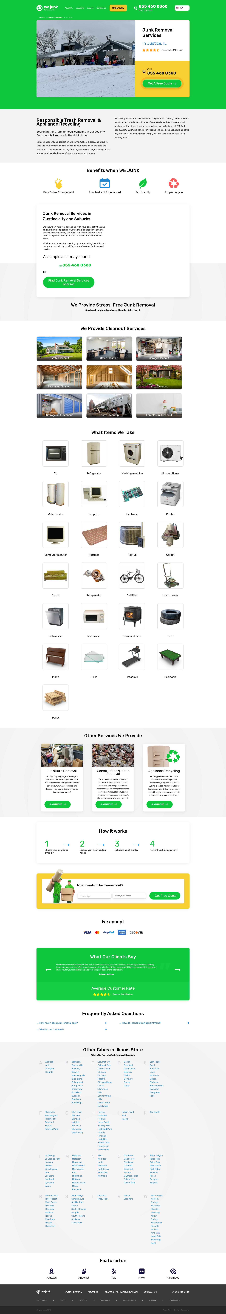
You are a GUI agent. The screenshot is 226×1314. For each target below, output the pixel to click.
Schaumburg (77, 1199)
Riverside (49, 1209)
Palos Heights (156, 1155)
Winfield (154, 1229)
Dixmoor (128, 1072)
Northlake (102, 1176)
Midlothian (77, 1176)
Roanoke (152, 1300)
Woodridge (156, 1239)
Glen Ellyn (76, 1112)
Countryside (104, 1102)
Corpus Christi (129, 1300)
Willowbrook (156, 1222)
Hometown (103, 1146)
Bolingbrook (77, 1082)
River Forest (51, 1199)
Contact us (101, 8)
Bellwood (76, 1062)
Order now (118, 8)
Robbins (49, 1212)
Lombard (49, 1179)
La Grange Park (52, 1159)
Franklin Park (51, 1129)
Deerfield (128, 1065)
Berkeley (76, 1068)
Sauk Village (77, 1195)
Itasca (125, 1119)
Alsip (47, 1065)
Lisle (47, 1172)
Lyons (48, 1186)
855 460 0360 (153, 8)
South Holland (78, 1216)
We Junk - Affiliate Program (121, 1292)
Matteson (76, 1159)
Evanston (154, 1089)
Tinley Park (102, 1199)
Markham (76, 1155)
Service (90, 8)
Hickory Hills (104, 1125)
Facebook (188, 1300)
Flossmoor (50, 1112)
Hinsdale (102, 1136)
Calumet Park (104, 1065)
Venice (127, 1195)
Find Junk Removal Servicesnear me (68, 282)
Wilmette (155, 1226)
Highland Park (105, 1129)
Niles (100, 1155)
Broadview (77, 1089)
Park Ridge (155, 1169)
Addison (49, 1062)
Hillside (101, 1132)
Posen (153, 1176)
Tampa (63, 1300)
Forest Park (50, 1119)
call (74, 265)
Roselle (48, 1222)
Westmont (155, 1205)
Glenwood (76, 1129)
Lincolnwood (51, 1169)
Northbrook (103, 1169)
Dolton (127, 1075)
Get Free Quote (165, 895)
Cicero (101, 1085)
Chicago (102, 1072)
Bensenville (77, 1065)
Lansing (49, 1162)
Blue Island (77, 1079)
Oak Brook (129, 1155)
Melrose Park (78, 1165)
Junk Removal (73, 1292)
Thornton (101, 1195)
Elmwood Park (157, 1085)
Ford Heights (51, 1115)
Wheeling (155, 1212)
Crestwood (103, 1106)
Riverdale (50, 1205)
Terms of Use (167, 1310)
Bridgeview (77, 1085)
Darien (127, 1062)
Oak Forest (129, 1159)
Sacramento (41, 1300)
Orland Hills (129, 1179)
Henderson (105, 1300)
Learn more (55, 804)
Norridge (102, 1159)
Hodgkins (102, 1139)
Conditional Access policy (182, 1310)
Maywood (77, 1162)
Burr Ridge (77, 1102)
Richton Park (51, 1195)
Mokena (76, 1179)
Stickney (75, 1219)
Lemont (48, 1165)
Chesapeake (175, 1300)
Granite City (77, 1132)
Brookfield (76, 1092)
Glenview (76, 1125)
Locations (80, 8)
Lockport (49, 1176)
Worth (153, 1243)
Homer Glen (103, 1142)
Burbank (76, 1096)
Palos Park (155, 1162)
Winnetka (155, 1233)
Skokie (74, 1205)
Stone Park (76, 1222)
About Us (69, 8)
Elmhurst (154, 1082)
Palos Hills (155, 1159)
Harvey (101, 1112)
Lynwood (49, 1182)
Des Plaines (129, 1068)
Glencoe (76, 1115)
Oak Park (128, 1165)
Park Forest (155, 1165)
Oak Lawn (129, 1162)
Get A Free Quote (160, 83)
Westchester (157, 1195)
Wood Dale (156, 1236)
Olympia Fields (131, 1176)
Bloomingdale (78, 1075)
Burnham (76, 1099)
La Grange (50, 1155)
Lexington (83, 1300)
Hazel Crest (103, 1122)
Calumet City (104, 1062)
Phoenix (154, 1172)
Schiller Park (77, 1202)
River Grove (51, 1202)
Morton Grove (78, 1182)
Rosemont (50, 1226)
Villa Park (128, 1199)
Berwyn (75, 1072)
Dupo (126, 1085)
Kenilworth (155, 1112)
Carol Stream (104, 1068)
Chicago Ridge (105, 1082)
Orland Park (129, 1182)
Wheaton (155, 1209)
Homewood (103, 1149)
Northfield (103, 1172)
